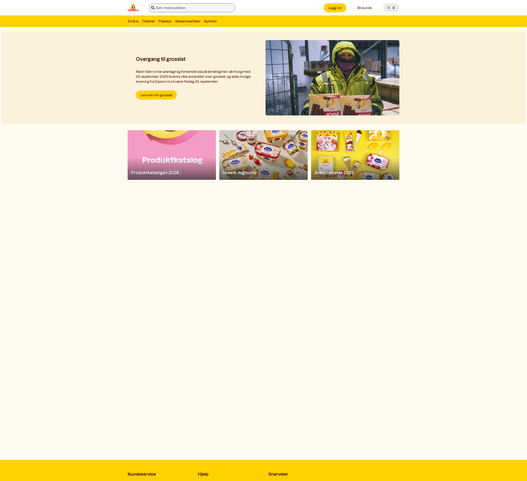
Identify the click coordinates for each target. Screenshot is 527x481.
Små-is (133, 21)
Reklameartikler (188, 21)
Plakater (165, 21)
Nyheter (210, 21)
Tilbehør (148, 21)
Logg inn (335, 8)
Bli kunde (364, 8)
